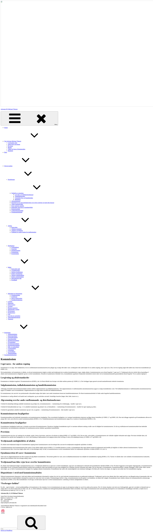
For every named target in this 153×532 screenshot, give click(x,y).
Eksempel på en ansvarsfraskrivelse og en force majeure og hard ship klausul (32, 202)
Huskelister (7, 332)
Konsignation (15, 253)
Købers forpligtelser (16, 273)
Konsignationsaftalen (14, 345)
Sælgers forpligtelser (17, 272)
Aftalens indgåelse (16, 229)
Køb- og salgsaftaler (13, 347)
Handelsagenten (15, 250)
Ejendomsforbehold (16, 212)
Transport (10, 319)
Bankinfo (10, 150)
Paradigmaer (11, 179)
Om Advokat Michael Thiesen (12, 141)
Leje (9, 314)
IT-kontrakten (11, 342)
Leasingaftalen (12, 348)
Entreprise (10, 303)
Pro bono (10, 146)
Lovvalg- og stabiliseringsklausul (24, 194)
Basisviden (14, 227)
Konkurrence (11, 312)
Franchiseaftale (12, 339)
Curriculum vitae (12, 143)
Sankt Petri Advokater (14, 144)
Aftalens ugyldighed (17, 230)
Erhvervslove (11, 304)
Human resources (13, 308)
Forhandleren (15, 247)
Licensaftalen (11, 351)
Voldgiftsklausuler (20, 196)
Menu (56, 124)
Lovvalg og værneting (14, 316)
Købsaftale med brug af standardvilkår (22, 207)
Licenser (10, 306)
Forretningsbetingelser (10, 355)
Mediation (18, 199)
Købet (9, 267)
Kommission (14, 252)
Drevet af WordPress (6, 530)
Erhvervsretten (8, 166)
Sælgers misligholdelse (17, 275)
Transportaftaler (12, 353)
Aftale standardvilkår (17, 204)
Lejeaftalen (11, 350)
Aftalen (10, 226)
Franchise (14, 249)
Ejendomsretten (15, 295)
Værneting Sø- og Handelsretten (24, 198)
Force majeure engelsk (17, 206)
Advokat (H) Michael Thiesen (9, 109)
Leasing (10, 301)
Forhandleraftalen (13, 337)
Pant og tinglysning (16, 298)
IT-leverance (11, 311)
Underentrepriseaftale (17, 210)
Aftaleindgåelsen (12, 334)
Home (6, 127)
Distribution (11, 245)
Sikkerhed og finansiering (15, 293)
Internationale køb (16, 278)
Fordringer (14, 297)
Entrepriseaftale (15, 209)
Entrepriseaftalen (12, 336)
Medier (10, 147)
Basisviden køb (15, 269)
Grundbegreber (15, 270)
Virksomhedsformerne (14, 317)
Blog (5, 152)
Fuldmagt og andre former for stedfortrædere (23, 232)
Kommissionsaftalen (13, 343)
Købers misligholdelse (17, 277)
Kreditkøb (14, 280)
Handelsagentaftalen (13, 340)
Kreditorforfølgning (16, 300)
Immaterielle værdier (13, 309)
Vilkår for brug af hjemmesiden (16, 149)
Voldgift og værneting (17, 193)
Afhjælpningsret (15, 201)
